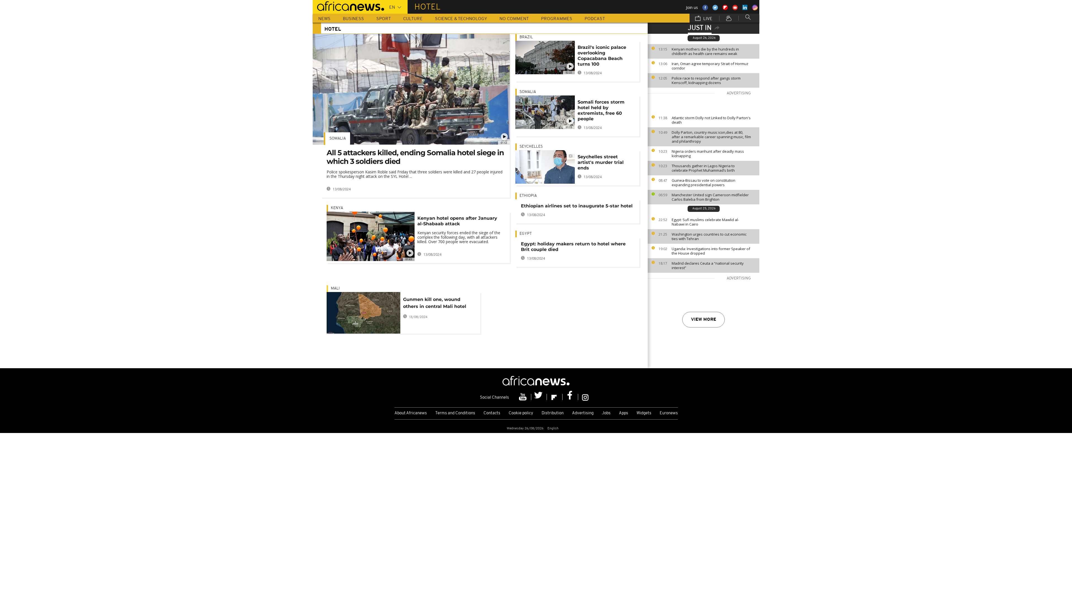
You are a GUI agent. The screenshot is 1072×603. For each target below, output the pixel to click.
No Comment (514, 19)
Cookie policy (521, 413)
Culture (413, 19)
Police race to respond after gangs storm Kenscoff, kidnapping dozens (706, 80)
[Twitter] (539, 397)
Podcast (595, 19)
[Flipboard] (555, 397)
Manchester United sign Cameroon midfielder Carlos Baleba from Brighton (710, 197)
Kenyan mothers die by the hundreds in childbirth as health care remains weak (705, 51)
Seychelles (531, 147)
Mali (335, 288)
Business (353, 19)
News (324, 19)
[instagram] (585, 397)
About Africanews (410, 413)
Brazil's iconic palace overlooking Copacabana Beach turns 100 (602, 56)
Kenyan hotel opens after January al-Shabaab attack (457, 221)
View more (703, 319)
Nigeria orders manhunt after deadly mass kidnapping (708, 153)
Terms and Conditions (455, 413)
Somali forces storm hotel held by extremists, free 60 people (601, 110)
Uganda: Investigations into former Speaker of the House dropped (711, 251)
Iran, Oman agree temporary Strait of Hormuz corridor (710, 65)
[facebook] (570, 397)
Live (707, 19)
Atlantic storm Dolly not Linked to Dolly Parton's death (711, 120)
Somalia (337, 139)
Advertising (583, 413)
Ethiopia (528, 196)
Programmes (556, 19)
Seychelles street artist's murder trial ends (601, 162)
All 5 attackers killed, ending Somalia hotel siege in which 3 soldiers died (415, 157)
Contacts (492, 413)
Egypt (526, 234)
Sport (383, 19)
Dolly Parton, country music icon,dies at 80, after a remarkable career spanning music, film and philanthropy (711, 136)
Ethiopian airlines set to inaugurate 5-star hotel (577, 206)
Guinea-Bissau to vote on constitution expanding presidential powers (703, 182)
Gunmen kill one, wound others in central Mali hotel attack (434, 304)
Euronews (669, 413)
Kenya (337, 208)
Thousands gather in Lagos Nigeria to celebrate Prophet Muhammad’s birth (703, 168)
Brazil (526, 37)
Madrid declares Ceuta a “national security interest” (708, 265)
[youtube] (523, 397)
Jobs (606, 413)
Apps (623, 413)
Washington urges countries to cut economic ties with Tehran (709, 236)
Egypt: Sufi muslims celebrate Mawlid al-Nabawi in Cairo (705, 221)
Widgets (643, 413)
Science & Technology (461, 19)
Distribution (553, 413)
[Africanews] (348, 5)
